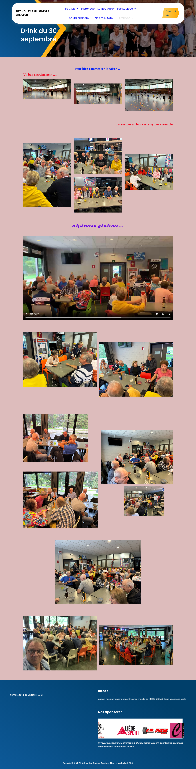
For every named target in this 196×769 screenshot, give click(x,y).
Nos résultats (104, 18)
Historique (88, 9)
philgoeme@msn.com (147, 742)
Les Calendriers (78, 18)
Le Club (70, 9)
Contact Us (171, 13)
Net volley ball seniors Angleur (32, 13)
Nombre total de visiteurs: (23, 694)
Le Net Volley (106, 9)
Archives (124, 18)
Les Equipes (125, 9)
